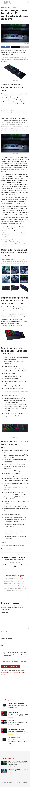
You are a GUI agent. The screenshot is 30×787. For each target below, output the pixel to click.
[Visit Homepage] (7, 2)
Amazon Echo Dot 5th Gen (16, 703)
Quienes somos (5, 781)
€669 (21, 716)
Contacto (25, 782)
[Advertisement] (15, 686)
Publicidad (14, 781)
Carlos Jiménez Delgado (10, 22)
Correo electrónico (7, 638)
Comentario (5, 612)
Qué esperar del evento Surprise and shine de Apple (18, 770)
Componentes (15, 7)
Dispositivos (8, 7)
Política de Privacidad (6, 782)
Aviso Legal (17, 782)
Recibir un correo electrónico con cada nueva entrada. (14, 662)
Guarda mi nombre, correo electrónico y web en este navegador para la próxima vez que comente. (16, 653)
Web (2, 645)
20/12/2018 (21, 22)
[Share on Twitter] (15, 47)
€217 (27, 733)
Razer (4, 542)
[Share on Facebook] (5, 47)
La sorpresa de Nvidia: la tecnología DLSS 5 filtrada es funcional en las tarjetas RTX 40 (17, 763)
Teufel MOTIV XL (13, 712)
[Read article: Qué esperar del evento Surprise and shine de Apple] (4, 771)
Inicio (2, 7)
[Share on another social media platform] (24, 47)
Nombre (4, 632)
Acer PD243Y (12, 720)
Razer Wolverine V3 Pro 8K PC (17, 729)
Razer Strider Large (14, 737)
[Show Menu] (28, 2)
